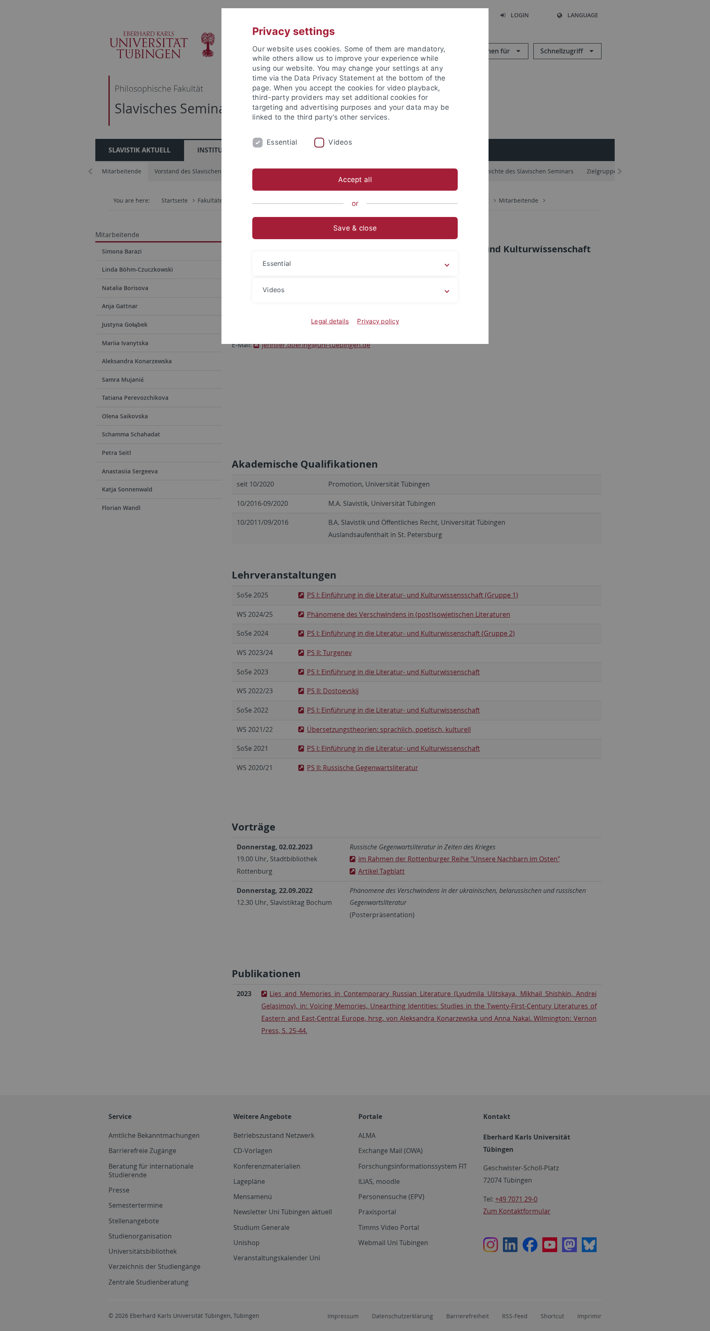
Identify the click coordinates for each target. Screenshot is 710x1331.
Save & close (355, 228)
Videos (340, 142)
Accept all (355, 179)
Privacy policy (378, 321)
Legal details (330, 321)
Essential (282, 142)
